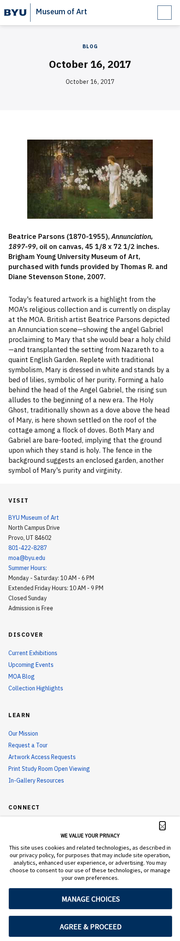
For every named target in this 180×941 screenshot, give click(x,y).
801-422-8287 (27, 548)
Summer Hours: (27, 568)
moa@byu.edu (26, 558)
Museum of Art (61, 11)
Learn (19, 715)
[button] (162, 826)
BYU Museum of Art (33, 517)
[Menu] (164, 12)
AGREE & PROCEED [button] (90, 926)
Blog (90, 46)
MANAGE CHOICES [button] (91, 899)
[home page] (15, 12)
